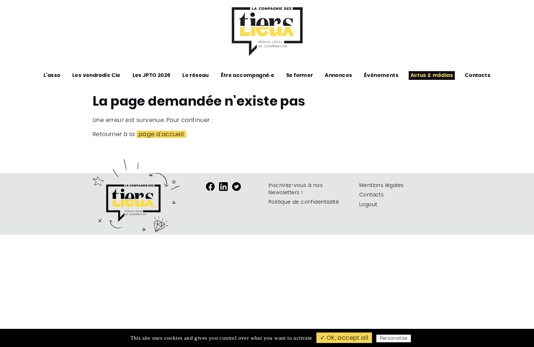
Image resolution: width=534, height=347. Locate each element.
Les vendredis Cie (96, 75)
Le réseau (195, 75)
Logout (368, 204)
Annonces (338, 75)
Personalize (394, 338)
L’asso (52, 75)
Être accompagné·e (248, 75)
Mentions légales (381, 185)
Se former (299, 75)
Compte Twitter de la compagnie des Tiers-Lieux (236, 186)
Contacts (477, 75)
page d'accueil (161, 134)
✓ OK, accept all (344, 338)
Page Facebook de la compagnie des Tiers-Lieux (210, 186)
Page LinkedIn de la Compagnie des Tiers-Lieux (223, 186)
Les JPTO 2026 (152, 75)
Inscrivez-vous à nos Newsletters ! (295, 189)
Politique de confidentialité (303, 202)
